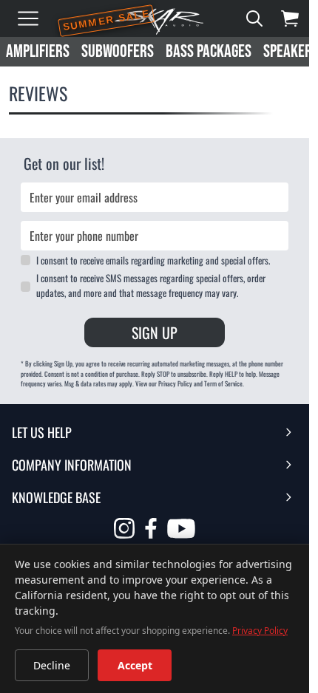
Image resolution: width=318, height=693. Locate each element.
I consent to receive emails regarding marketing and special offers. (153, 260)
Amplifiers (38, 51)
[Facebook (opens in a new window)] (151, 528)
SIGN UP (154, 332)
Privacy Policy (260, 630)
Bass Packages (208, 51)
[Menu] (28, 18)
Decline (51, 665)
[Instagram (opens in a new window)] (124, 528)
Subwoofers (117, 51)
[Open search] (254, 18)
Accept (135, 665)
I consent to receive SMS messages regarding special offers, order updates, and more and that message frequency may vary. (150, 285)
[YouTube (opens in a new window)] (181, 530)
